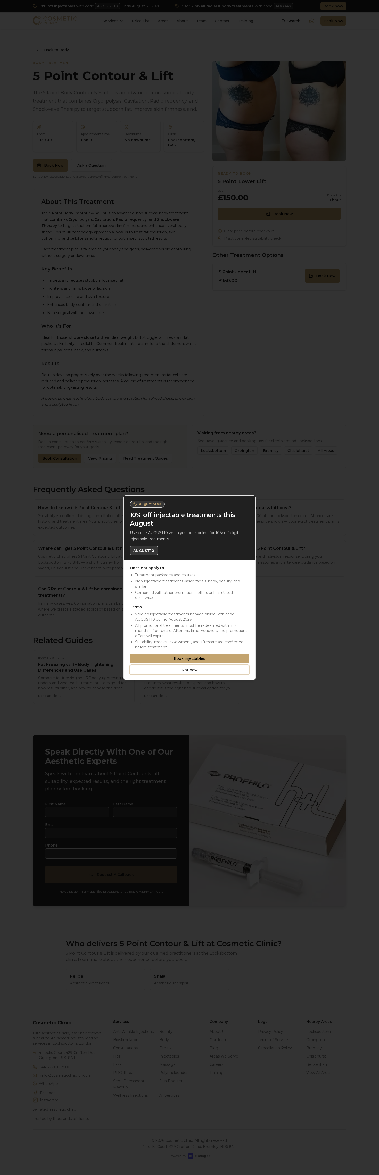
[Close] (249, 502)
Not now (190, 669)
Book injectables (189, 658)
